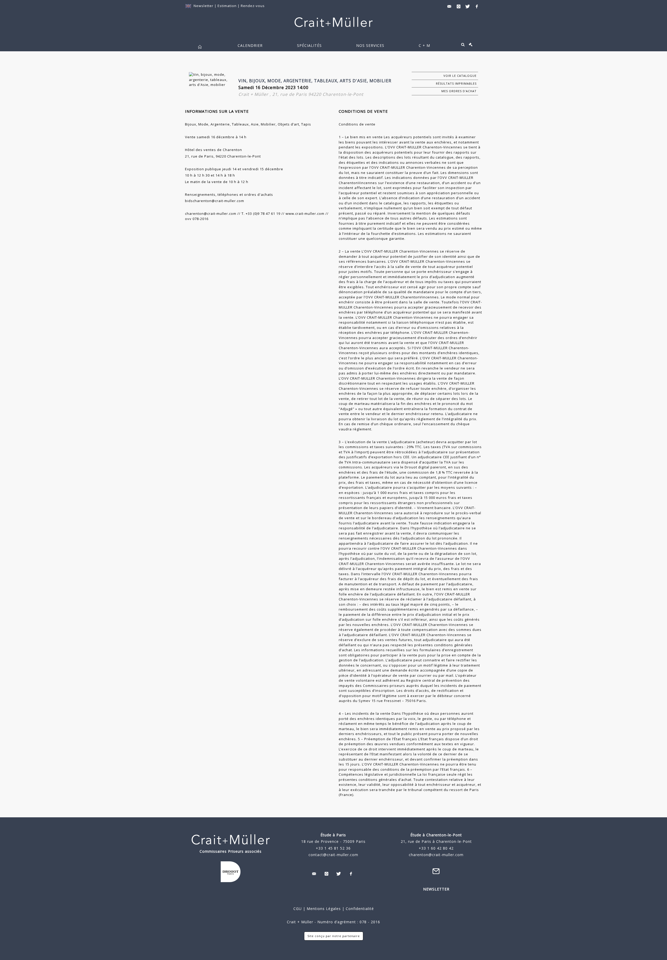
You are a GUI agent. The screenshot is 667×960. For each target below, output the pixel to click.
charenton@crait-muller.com (210, 213)
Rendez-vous (253, 5)
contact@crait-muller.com (333, 854)
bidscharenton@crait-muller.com (214, 200)
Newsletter (203, 5)
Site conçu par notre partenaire (333, 936)
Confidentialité (359, 908)
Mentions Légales (324, 908)
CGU (297, 908)
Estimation (228, 5)
